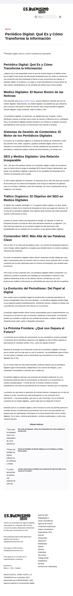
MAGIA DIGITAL (10, 575)
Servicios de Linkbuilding (47, 566)
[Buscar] (36, 17)
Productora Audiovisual (46, 526)
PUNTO (26, 575)
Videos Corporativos (45, 529)
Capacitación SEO (45, 532)
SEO (31, 205)
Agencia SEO (43, 515)
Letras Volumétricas (45, 521)
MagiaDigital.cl (43, 518)
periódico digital (29, 101)
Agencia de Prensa (45, 524)
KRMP (19, 575)
